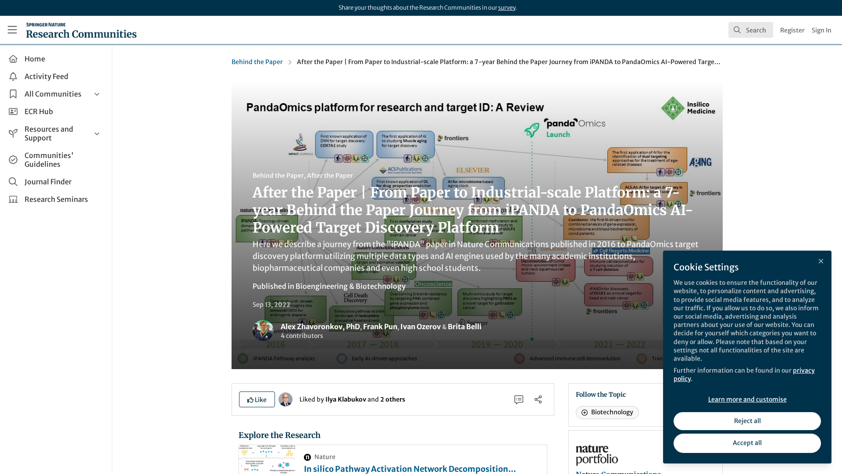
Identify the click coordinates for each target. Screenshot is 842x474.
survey (506, 7)
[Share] (538, 399)
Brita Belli (465, 326)
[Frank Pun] (285, 399)
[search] (750, 30)
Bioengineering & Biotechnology (351, 286)
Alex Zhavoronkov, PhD (320, 326)
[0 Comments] (519, 399)
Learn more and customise (747, 399)
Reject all (747, 421)
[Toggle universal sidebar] (12, 30)
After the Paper (330, 176)
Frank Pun (380, 326)
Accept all (747, 443)
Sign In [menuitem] (821, 30)
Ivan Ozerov (420, 326)
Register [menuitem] (792, 30)
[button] (257, 399)
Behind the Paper (257, 62)
